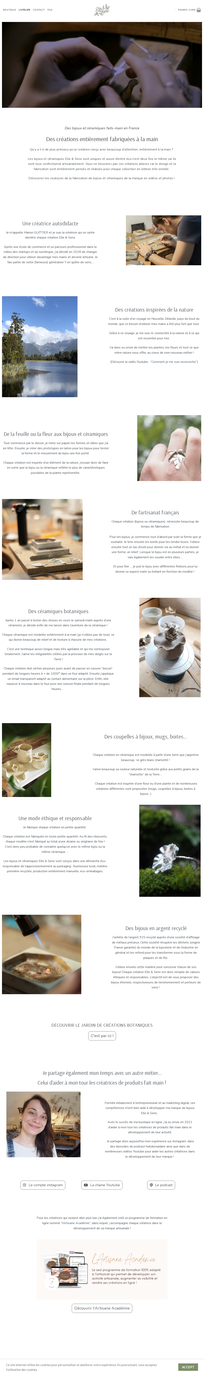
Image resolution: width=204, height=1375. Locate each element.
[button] (102, 1035)
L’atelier (24, 9)
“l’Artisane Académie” (75, 1223)
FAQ (50, 9)
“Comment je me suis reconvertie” (173, 362)
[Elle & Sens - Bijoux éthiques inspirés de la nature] (102, 10)
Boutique (9, 9)
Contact (39, 9)
